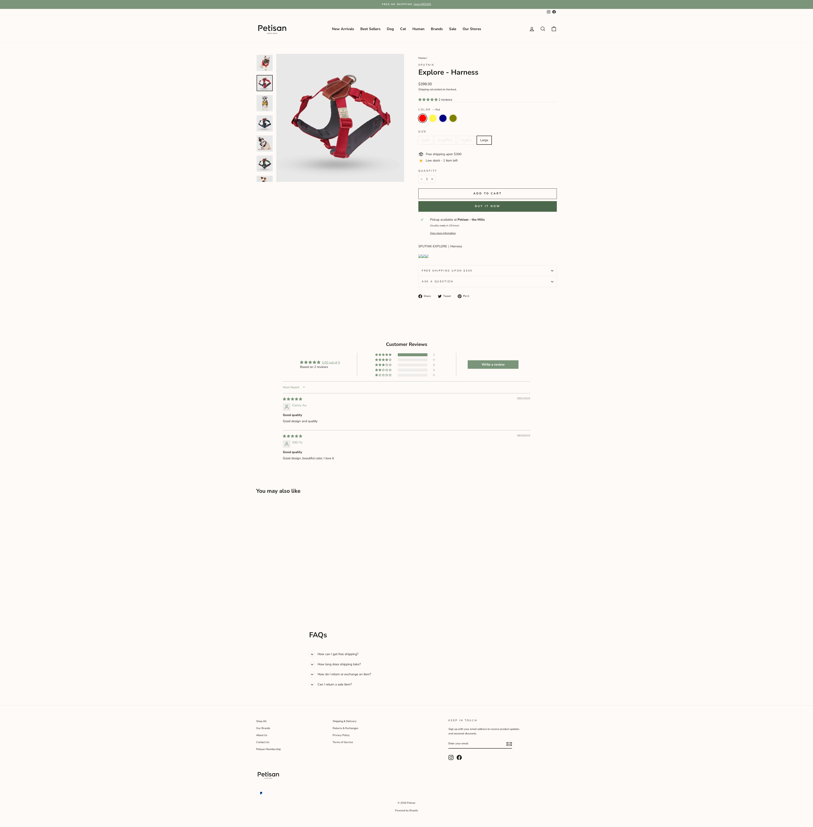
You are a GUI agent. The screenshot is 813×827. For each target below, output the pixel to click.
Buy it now (487, 206)
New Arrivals (343, 28)
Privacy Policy (341, 735)
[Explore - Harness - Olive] (276, 601)
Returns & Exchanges (345, 728)
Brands (437, 28)
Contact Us (262, 742)
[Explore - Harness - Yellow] (265, 601)
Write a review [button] (493, 364)
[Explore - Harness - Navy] (270, 601)
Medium (466, 140)
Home (422, 58)
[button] (428, 99)
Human (418, 28)
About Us (261, 735)
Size (422, 131)
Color (429, 109)
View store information (443, 233)
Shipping (423, 89)
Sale (452, 28)
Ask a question (437, 281)
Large (484, 140)
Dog (390, 28)
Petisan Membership (268, 749)
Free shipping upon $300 (447, 270)
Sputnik (426, 65)
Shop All (261, 721)
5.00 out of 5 (331, 362)
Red (422, 118)
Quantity (427, 171)
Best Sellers (370, 28)
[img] (292, 399)
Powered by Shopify (406, 810)
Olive (453, 118)
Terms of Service (343, 742)
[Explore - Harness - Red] (259, 601)
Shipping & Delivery (345, 721)
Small (426, 140)
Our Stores (472, 28)
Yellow (433, 118)
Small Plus (445, 140)
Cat (403, 28)
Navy (443, 118)
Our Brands (263, 728)
